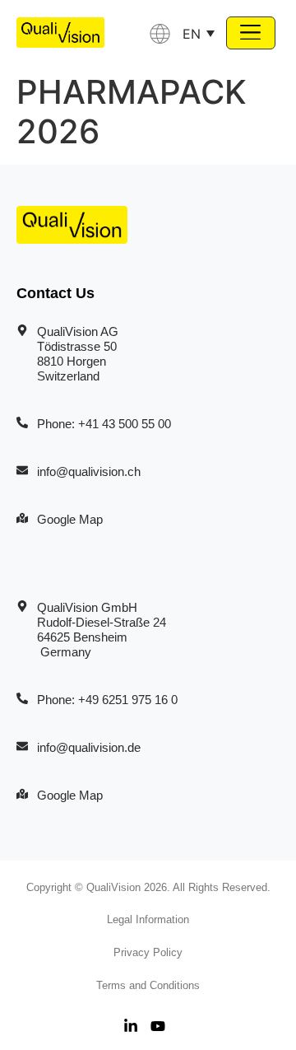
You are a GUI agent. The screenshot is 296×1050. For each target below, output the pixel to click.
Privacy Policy (148, 952)
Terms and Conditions (148, 985)
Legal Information (148, 919)
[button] (250, 32)
